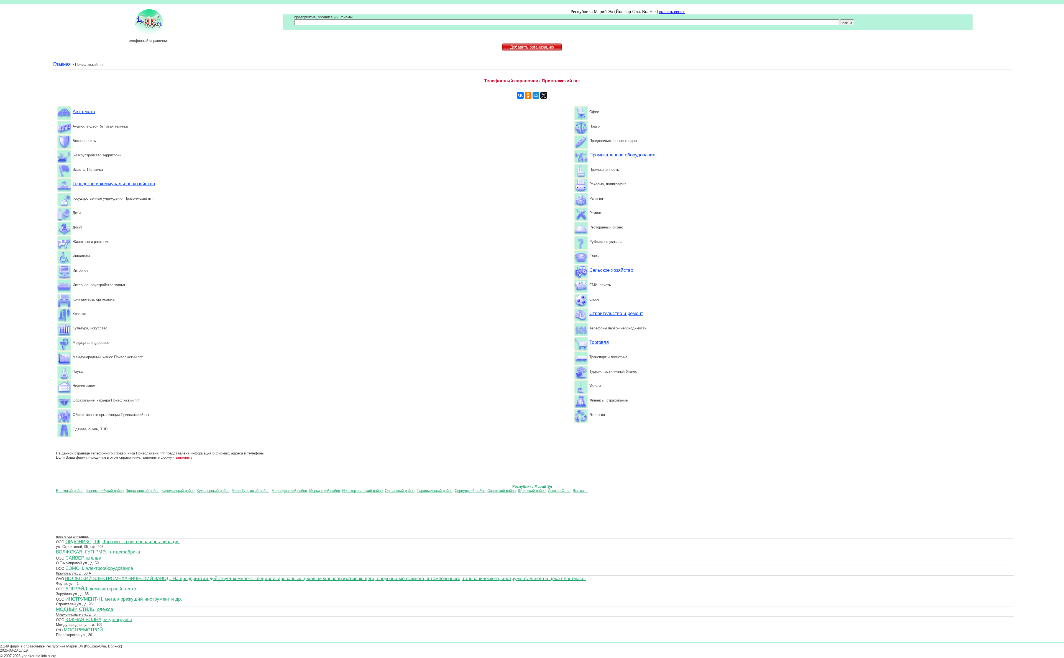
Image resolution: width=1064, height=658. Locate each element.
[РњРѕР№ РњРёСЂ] (536, 95)
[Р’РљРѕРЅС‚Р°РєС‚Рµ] (520, 95)
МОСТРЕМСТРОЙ (83, 629)
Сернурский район (470, 491)
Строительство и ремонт (616, 313)
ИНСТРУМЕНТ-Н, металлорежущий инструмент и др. (123, 599)
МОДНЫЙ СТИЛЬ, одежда (84, 609)
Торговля (599, 342)
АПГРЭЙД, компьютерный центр (100, 588)
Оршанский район (400, 491)
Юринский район (532, 491)
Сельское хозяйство (611, 270)
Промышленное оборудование (622, 154)
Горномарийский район (105, 491)
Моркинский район (324, 491)
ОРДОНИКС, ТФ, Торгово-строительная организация (122, 541)
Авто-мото (84, 111)
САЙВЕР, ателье (83, 558)
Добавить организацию (532, 47)
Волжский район (69, 491)
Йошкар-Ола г (559, 491)
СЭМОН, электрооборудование (99, 568)
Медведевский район (289, 491)
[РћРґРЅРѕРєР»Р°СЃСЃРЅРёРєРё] (528, 95)
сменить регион (672, 12)
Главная (62, 64)
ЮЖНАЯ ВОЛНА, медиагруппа (98, 619)
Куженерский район (213, 491)
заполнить (184, 457)
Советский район (501, 491)
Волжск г (580, 491)
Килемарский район (178, 491)
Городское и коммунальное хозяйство (114, 183)
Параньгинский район (434, 491)
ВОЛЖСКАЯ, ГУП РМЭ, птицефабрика (98, 552)
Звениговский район (142, 491)
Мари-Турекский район (250, 491)
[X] (543, 95)
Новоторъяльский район (362, 491)
